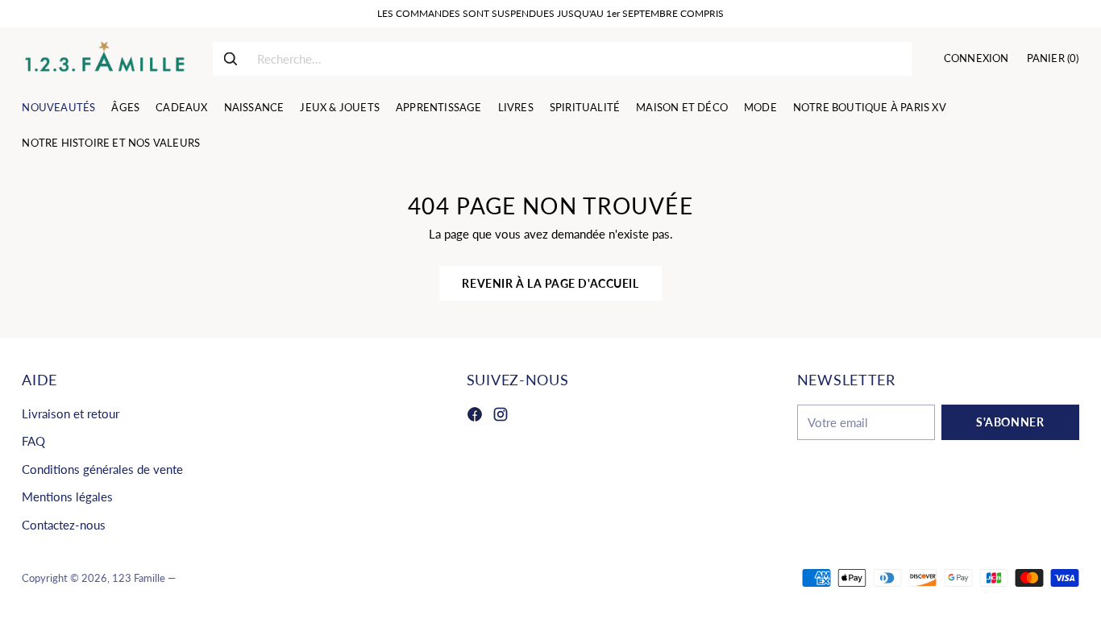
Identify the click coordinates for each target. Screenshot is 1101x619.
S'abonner (1010, 422)
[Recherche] (230, 59)
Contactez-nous (64, 524)
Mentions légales (67, 496)
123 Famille (138, 577)
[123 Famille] (104, 58)
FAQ (33, 441)
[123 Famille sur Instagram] (500, 417)
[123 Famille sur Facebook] (474, 417)
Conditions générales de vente (102, 469)
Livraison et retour (70, 413)
